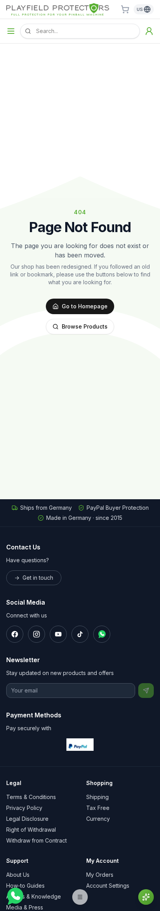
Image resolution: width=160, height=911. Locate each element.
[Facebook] (14, 634)
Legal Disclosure (27, 818)
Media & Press (24, 907)
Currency (98, 818)
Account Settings (107, 885)
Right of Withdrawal (31, 829)
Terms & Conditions (31, 797)
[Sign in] (149, 31)
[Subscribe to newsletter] (146, 690)
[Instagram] (36, 634)
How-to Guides (25, 885)
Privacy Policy (24, 807)
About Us (18, 874)
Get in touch (33, 577)
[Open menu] (80, 897)
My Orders (99, 874)
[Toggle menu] (11, 31)
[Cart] (125, 9)
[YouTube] (58, 634)
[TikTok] (80, 634)
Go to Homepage (85, 306)
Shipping (97, 797)
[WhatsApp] (101, 634)
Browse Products (85, 326)
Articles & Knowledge (33, 896)
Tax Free (98, 807)
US (140, 9)
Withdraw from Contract (36, 840)
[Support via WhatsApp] (14, 896)
